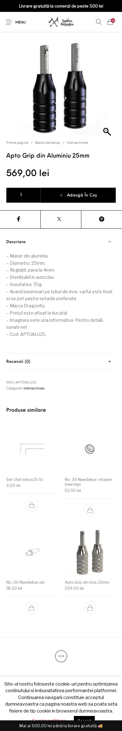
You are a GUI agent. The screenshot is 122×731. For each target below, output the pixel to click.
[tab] (61, 293)
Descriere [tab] (16, 242)
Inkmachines (77, 142)
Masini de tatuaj (47, 142)
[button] (32, 505)
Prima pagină (17, 142)
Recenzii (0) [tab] (18, 362)
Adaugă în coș (82, 195)
